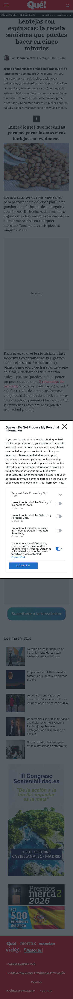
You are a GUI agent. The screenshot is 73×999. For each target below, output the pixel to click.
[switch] (59, 503)
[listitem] (36, 494)
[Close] (65, 427)
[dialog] (36, 499)
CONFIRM (23, 565)
